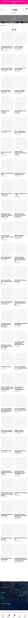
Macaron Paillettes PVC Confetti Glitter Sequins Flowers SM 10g (7, 388)
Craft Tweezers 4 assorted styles (19, 47)
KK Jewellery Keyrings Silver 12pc (20, 280)
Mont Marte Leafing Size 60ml (7, 174)
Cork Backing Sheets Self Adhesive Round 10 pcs (7, 48)
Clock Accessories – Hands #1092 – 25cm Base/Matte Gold (20, 472)
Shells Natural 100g (6, 450)
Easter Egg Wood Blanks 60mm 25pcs (21, 324)
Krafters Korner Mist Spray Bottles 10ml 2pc (7, 431)
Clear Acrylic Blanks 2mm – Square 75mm (20, 131)
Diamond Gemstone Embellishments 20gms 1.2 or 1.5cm (21, 516)
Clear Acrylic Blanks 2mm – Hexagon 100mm (21, 367)
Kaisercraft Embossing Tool (21, 493)
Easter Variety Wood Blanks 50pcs (6, 559)
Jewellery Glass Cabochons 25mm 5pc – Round (20, 153)
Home (1, 25)
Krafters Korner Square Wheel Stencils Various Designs (7, 494)
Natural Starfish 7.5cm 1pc (21, 538)
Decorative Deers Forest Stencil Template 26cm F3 (19, 388)
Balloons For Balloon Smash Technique (20, 91)
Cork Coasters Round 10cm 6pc (6, 538)
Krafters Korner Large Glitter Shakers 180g (7, 69)
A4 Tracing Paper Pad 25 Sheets (20, 111)
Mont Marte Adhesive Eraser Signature (6, 258)
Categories (13, 13)
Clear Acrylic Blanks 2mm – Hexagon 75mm (20, 409)
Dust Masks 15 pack (6, 131)
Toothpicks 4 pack (6, 366)
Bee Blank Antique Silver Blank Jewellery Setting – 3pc (20, 215)
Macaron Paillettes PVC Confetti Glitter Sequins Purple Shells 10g (21, 559)
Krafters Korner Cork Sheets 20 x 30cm (20, 174)
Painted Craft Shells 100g (6, 152)
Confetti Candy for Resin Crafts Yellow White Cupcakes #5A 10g (20, 259)
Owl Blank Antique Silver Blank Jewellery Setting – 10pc (6, 215)
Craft (4, 25)
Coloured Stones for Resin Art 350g (20, 69)
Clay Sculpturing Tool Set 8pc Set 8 (20, 451)
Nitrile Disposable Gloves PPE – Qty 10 (6, 91)
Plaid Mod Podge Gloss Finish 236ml (7, 515)
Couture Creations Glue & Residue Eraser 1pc (7, 281)
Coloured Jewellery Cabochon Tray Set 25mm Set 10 (6, 325)
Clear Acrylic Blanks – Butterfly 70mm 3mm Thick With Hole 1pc (6, 410)
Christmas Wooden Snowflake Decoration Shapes (7, 472)
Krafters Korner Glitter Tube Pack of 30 (7, 302)
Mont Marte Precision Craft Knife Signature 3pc (20, 303)
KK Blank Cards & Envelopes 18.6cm (19, 431)
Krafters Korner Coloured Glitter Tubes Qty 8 (7, 237)
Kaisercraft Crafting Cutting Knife (6, 194)
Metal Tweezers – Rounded (5, 111)
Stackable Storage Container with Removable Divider (19, 343)
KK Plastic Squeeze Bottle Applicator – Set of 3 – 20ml (7, 346)
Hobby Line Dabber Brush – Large (19, 236)
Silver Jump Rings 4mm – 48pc (21, 194)
